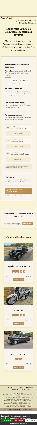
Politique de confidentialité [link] (18, 423)
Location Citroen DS (11, 406)
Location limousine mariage (24, 403)
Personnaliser (31, 420)
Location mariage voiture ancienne (11, 397)
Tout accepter (7, 420)
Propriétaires (19, 387)
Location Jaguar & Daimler (24, 406)
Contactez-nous (26, 389)
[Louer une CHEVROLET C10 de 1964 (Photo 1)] (18, 340)
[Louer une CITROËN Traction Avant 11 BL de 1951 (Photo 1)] (18, 252)
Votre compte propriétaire (27, 20)
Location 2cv (17, 400)
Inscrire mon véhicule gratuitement (15, 190)
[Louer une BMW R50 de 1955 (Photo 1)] (18, 296)
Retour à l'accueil (6, 18)
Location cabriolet (11, 399)
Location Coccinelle (26, 400)
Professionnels (29, 387)
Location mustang (8, 400)
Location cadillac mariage (10, 403)
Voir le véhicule (18, 279)
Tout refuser (19, 420)
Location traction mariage (23, 399)
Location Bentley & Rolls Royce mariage (18, 402)
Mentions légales (14, 389)
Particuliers (10, 387)
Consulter (28, 223)
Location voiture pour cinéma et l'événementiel (18, 405)
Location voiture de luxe (27, 397)
